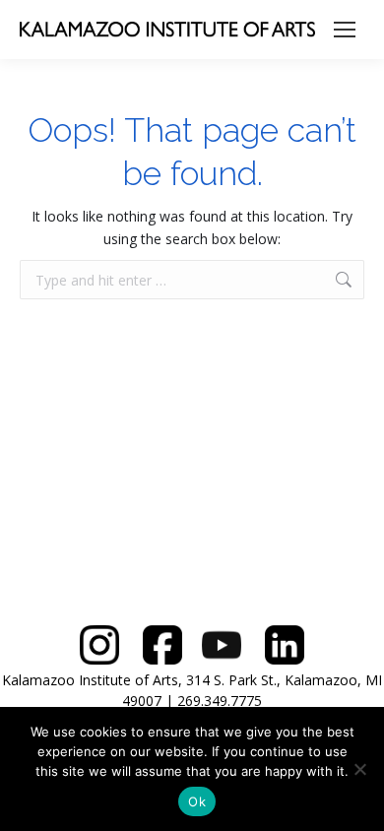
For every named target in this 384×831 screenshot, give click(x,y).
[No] (359, 769)
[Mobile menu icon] (344, 29)
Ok (197, 801)
